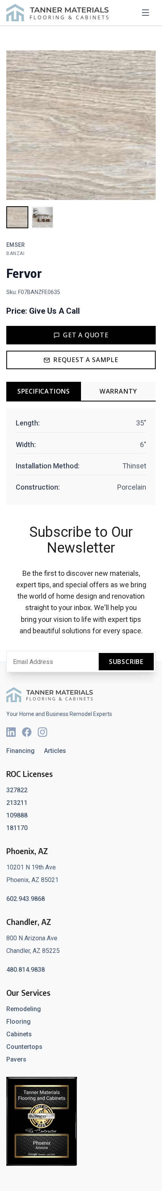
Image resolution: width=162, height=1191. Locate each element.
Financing (20, 751)
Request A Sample (85, 359)
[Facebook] (26, 732)
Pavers (16, 1059)
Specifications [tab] (43, 391)
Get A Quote (86, 335)
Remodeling (23, 1009)
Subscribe (126, 661)
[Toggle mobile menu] (148, 12)
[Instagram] (42, 732)
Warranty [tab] (118, 391)
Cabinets (19, 1034)
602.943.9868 (25, 898)
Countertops (24, 1046)
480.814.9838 (25, 969)
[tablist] (81, 391)
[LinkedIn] (11, 732)
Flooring (18, 1021)
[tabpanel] (81, 456)
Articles (55, 751)
